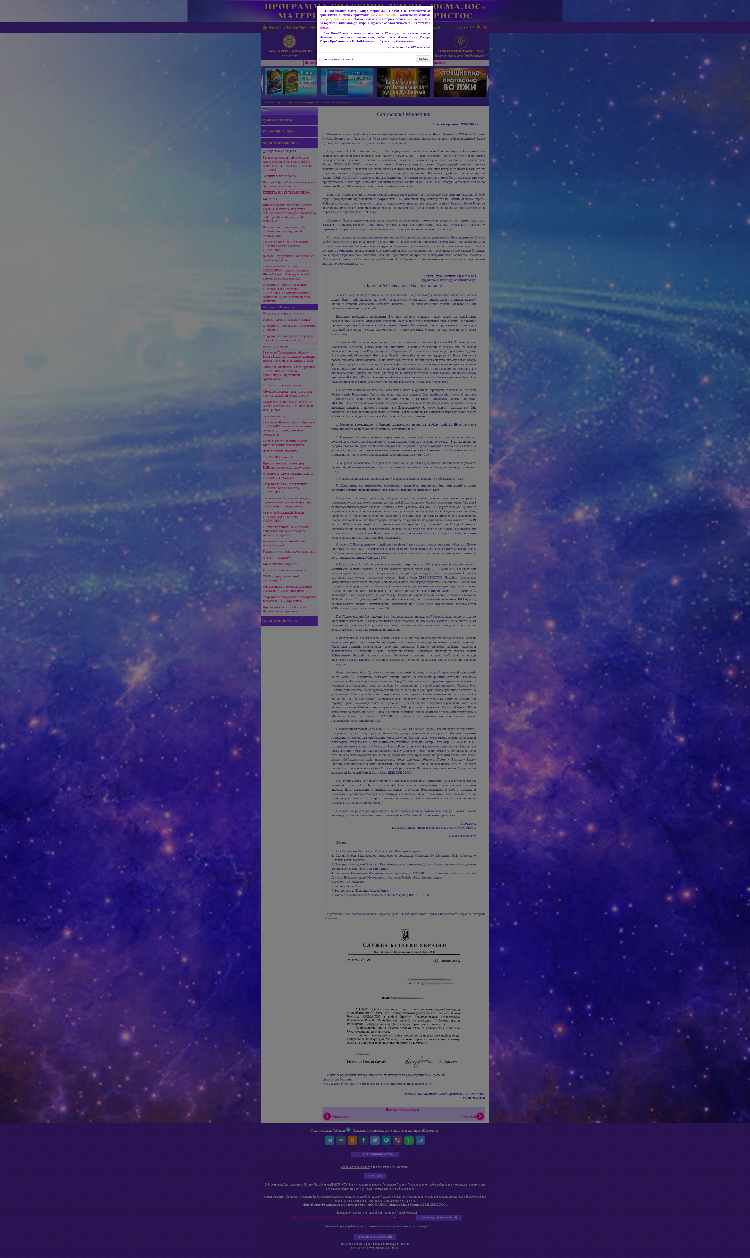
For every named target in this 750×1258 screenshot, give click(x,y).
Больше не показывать (338, 59)
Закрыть (423, 59)
